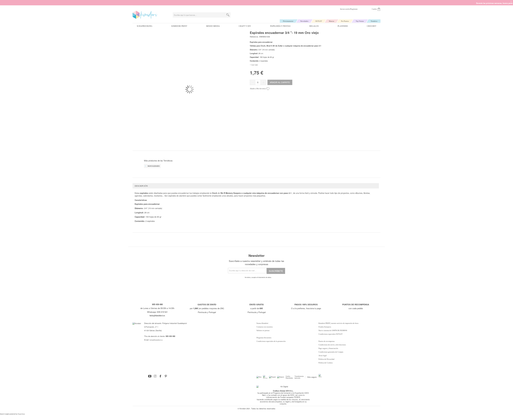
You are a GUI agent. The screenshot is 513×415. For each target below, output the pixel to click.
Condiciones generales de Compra (330, 352)
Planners (343, 26)
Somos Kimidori (262, 323)
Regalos (314, 26)
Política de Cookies (325, 363)
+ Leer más (254, 65)
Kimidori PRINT (179, 26)
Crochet (371, 26)
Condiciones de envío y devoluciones (332, 345)
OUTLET (318, 21)
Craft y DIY (245, 26)
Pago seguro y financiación (328, 348)
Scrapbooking (144, 26)
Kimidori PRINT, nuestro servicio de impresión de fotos (338, 323)
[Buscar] (228, 15)
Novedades (304, 21)
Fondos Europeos (324, 327)
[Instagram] (155, 376)
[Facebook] (160, 376)
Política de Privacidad (326, 359)
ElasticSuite (21, 414)
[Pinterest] (165, 376)
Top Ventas (360, 21)
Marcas (331, 21)
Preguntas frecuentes (263, 338)
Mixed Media (213, 26)
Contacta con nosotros (264, 327)
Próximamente (288, 21)
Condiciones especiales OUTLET (330, 334)
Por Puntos (345, 21)
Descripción (141, 186)
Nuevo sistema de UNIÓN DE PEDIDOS (332, 330)
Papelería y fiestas (280, 26)
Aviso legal (322, 356)
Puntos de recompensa (326, 341)
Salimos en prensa (262, 330)
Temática (374, 21)
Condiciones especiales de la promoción (271, 341)
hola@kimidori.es (156, 340)
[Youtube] (149, 376)
